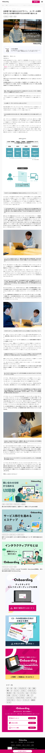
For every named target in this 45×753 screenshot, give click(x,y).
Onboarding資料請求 (30, 742)
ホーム (3, 5)
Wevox (5, 66)
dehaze (42, 2)
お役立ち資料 (20, 742)
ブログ (7, 5)
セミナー (16, 742)
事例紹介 (12, 742)
